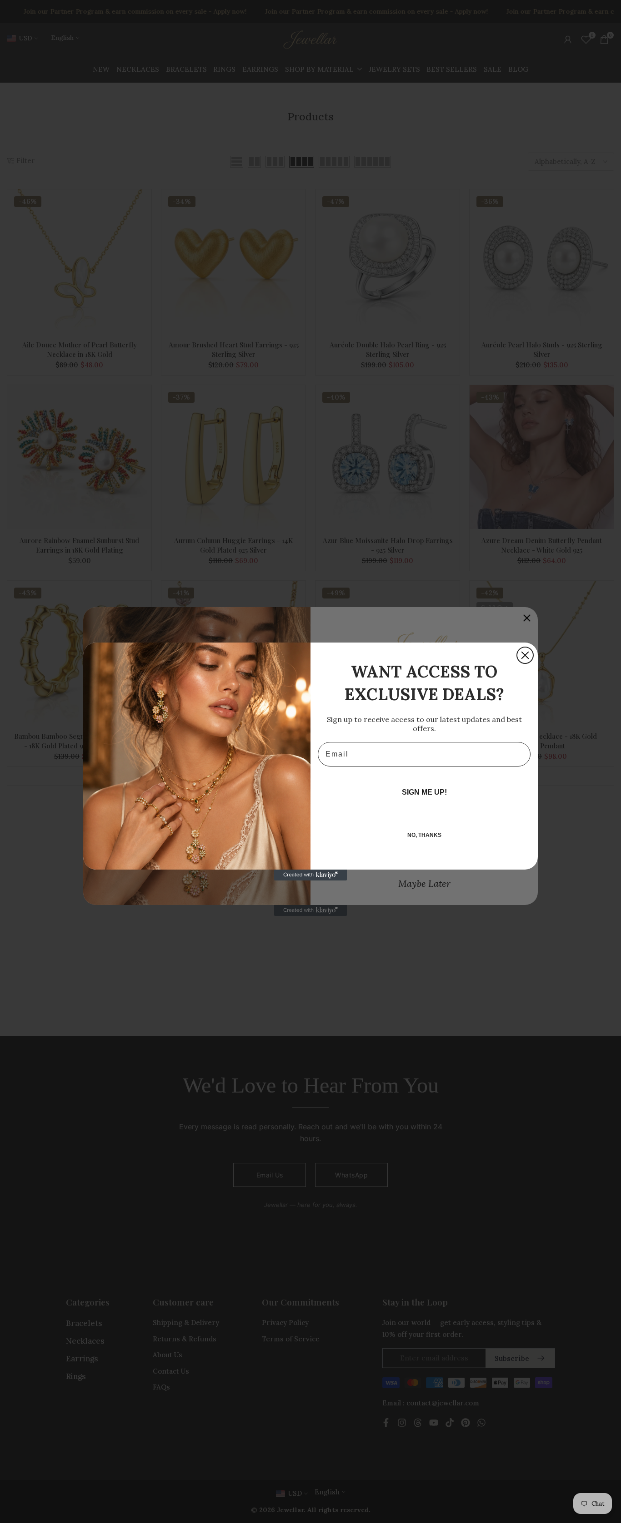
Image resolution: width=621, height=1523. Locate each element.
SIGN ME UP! (424, 792)
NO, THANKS (424, 835)
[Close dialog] (525, 655)
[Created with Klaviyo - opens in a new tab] (310, 875)
